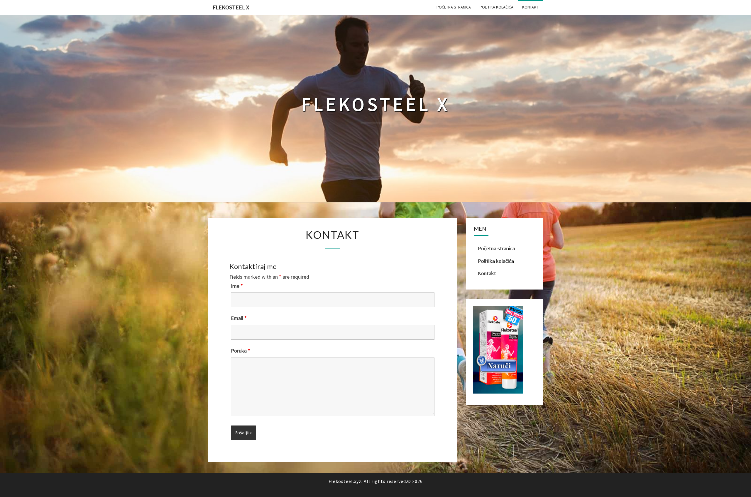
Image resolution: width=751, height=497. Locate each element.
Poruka (240, 351)
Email (239, 318)
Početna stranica (454, 7)
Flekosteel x (231, 7)
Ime (237, 286)
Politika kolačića (496, 7)
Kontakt (530, 7)
